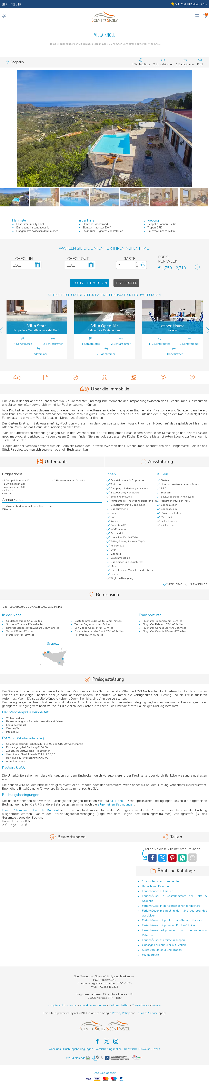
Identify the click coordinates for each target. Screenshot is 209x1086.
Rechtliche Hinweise (137, 1049)
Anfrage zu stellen (112, 699)
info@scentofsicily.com (62, 1005)
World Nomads (75, 1058)
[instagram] (113, 1041)
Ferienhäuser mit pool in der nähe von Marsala (172, 920)
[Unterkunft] (45, 377)
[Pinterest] (172, 858)
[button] (104, 128)
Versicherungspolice (109, 1049)
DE (13, 4)
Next (203, 199)
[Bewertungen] (192, 377)
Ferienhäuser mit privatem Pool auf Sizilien (169, 925)
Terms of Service (147, 1013)
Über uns (55, 1049)
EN (3, 4)
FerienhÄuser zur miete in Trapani (164, 940)
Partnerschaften (119, 1005)
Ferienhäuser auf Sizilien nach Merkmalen (82, 44)
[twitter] (104, 1041)
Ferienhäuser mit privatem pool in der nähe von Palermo (174, 932)
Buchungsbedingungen (78, 1049)
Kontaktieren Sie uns (93, 1005)
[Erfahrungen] (133, 377)
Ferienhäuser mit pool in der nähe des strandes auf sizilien (174, 913)
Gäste (129, 259)
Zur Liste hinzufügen (89, 283)
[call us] (4, 16)
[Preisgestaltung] (163, 377)
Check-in (24, 259)
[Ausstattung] (75, 377)
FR (19, 4)
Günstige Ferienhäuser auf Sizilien (164, 945)
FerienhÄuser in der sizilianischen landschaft (171, 906)
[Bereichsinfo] (104, 377)
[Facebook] (152, 858)
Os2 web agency (104, 1073)
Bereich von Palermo (155, 886)
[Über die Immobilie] (16, 377)
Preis (163, 257)
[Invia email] (192, 857)
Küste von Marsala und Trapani (162, 950)
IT (9, 4)
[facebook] (95, 1041)
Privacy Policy (121, 1013)
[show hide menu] (197, 16)
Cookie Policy (140, 1005)
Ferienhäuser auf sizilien (157, 891)
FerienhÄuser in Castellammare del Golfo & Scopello (174, 898)
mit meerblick (150, 955)
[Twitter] (162, 858)
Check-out (78, 259)
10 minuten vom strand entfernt (127, 44)
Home (52, 44)
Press (156, 1049)
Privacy (156, 1005)
